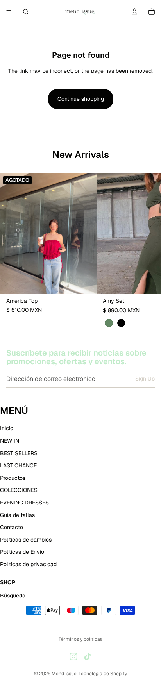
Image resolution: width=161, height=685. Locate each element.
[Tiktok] (87, 656)
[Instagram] (73, 656)
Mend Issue (64, 674)
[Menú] (9, 12)
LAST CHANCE (18, 465)
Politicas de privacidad (28, 564)
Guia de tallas (17, 515)
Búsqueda (12, 595)
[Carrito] (151, 11)
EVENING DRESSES (24, 502)
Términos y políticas (80, 639)
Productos (12, 477)
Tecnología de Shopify (103, 674)
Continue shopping (80, 98)
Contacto (11, 527)
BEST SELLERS (19, 453)
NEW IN (9, 440)
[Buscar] (25, 11)
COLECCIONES (19, 490)
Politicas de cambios (26, 539)
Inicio (6, 428)
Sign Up (145, 378)
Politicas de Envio (22, 551)
